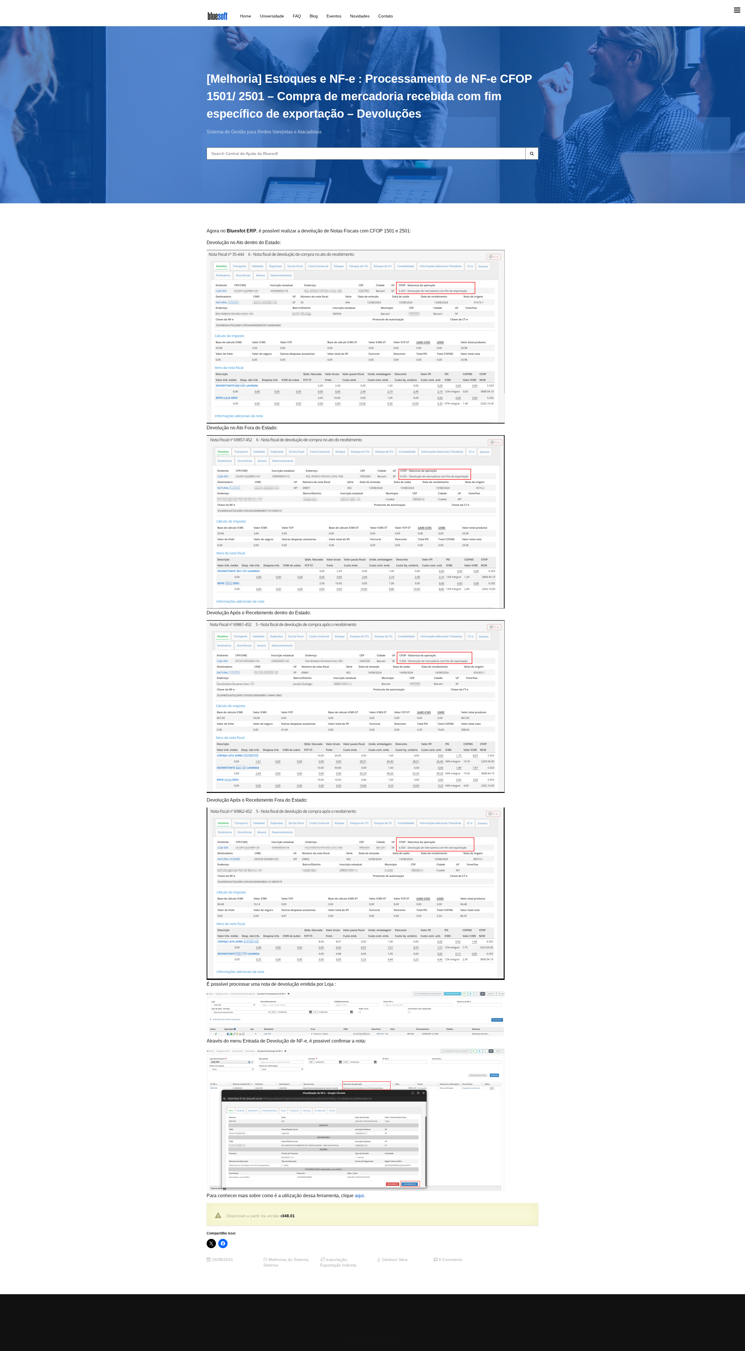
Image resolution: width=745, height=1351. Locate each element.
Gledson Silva (394, 1259)
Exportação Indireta (338, 1265)
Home (245, 16)
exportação (336, 1259)
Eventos (334, 16)
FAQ (297, 16)
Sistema (270, 1265)
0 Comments (450, 1259)
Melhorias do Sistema (288, 1259)
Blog (314, 16)
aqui (359, 1195)
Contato (385, 16)
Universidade (272, 16)
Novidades (360, 16)
